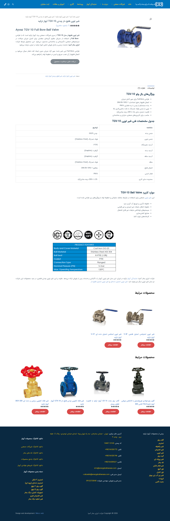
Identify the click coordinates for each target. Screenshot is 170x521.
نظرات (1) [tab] (141, 88)
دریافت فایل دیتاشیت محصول (65, 61)
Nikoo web (40, 513)
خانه (129, 4)
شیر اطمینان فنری (36, 495)
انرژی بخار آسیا (74, 17)
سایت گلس (159, 481)
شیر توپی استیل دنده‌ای (119, 281)
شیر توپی (148, 197)
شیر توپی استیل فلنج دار (99, 281)
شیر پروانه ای (159, 459)
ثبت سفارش (45, 4)
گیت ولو (161, 456)
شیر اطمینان (159, 449)
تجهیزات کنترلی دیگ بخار (34, 492)
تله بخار (161, 462)
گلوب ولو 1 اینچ (37, 486)
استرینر (161, 443)
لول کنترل (160, 472)
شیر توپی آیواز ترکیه (62, 17)
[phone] (5, 4)
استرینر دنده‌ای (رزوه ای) (34, 483)
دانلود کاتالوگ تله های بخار (33, 453)
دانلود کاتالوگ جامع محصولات (32, 459)
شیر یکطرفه (160, 446)
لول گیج (161, 469)
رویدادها (80, 4)
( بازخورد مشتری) (63, 25)
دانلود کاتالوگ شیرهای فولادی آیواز (30, 465)
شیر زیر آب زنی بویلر (156, 475)
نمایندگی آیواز (92, 4)
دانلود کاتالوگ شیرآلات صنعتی (32, 446)
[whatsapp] (9, 4)
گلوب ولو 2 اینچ (37, 489)
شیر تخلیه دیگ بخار (35, 499)
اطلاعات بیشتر (146, 344)
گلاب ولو (161, 440)
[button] (13, 4)
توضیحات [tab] (150, 88)
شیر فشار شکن (158, 465)
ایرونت (161, 478)
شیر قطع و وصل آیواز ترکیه (53, 76)
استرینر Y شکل (37, 479)
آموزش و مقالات (58, 4)
